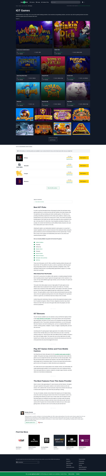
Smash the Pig (45, 101)
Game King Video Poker (22, 75)
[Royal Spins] (43, 114)
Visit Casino (84, 158)
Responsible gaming (83, 467)
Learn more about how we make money (84, 5)
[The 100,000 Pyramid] (81, 128)
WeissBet (26, 165)
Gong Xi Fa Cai (45, 75)
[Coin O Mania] (62, 128)
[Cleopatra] (81, 114)
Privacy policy (81, 461)
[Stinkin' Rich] (72, 34)
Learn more (18, 449)
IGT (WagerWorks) (21, 52)
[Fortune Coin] (78, 65)
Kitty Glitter (69, 101)
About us (68, 459)
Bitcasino (26, 181)
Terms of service (82, 459)
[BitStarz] (19, 157)
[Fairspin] (19, 173)
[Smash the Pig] (53, 91)
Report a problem (69, 463)
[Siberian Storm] (24, 128)
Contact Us (68, 461)
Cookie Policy (63, 474)
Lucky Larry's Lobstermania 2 (23, 49)
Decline (77, 474)
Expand (18, 18)
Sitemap (80, 465)
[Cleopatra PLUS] (43, 128)
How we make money (70, 467)
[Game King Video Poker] (28, 65)
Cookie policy (81, 463)
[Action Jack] (24, 114)
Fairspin (26, 173)
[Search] (52, 2)
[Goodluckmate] (24, 2)
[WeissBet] (19, 165)
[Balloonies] (28, 91)
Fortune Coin (70, 75)
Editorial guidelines (82, 469)
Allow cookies (71, 474)
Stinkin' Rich (57, 49)
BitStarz (26, 157)
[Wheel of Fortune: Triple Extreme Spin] (62, 114)
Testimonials (68, 465)
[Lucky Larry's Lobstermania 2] (34, 34)
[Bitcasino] (19, 181)
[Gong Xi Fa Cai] (53, 65)
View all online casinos (52, 187)
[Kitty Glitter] (78, 91)
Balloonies (19, 101)
